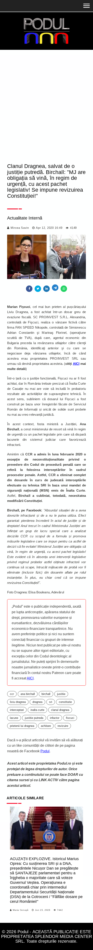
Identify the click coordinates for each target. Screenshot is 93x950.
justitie (61, 694)
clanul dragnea (60, 710)
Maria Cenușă (20, 910)
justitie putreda (34, 718)
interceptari (17, 710)
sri (50, 702)
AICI (76, 363)
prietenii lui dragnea (22, 725)
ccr (12, 694)
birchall (46, 694)
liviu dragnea (18, 702)
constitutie (65, 702)
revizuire (63, 725)
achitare (46, 725)
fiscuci (70, 718)
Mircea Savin (20, 227)
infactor (54, 718)
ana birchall (28, 694)
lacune (14, 718)
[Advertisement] (46, 110)
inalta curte (37, 710)
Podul (45, 751)
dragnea (37, 702)
